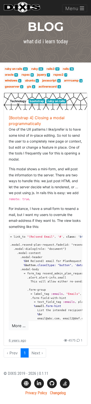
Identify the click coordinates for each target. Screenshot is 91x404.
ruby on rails (13, 69)
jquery (41, 74)
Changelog (58, 393)
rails (66, 69)
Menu (72, 8)
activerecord (48, 86)
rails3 (51, 69)
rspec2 (58, 74)
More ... (18, 325)
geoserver (12, 86)
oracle (9, 74)
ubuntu (30, 80)
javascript (49, 80)
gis (29, 86)
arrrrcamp (71, 80)
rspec (26, 74)
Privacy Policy (36, 393)
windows (11, 80)
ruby (34, 69)
